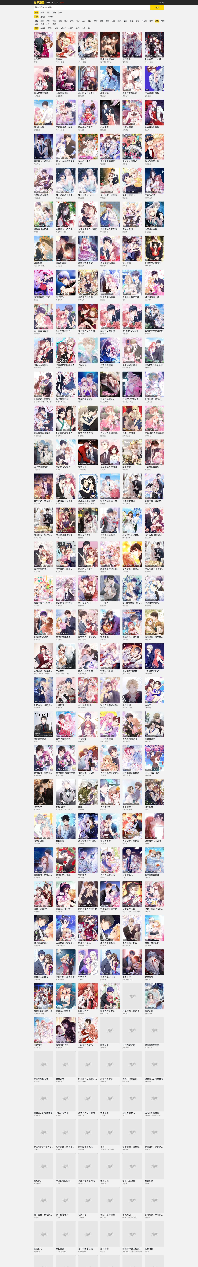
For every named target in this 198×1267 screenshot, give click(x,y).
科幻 (78, 21)
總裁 (157, 21)
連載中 (43, 17)
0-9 (89, 28)
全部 (36, 12)
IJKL (56, 28)
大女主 (144, 21)
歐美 (60, 12)
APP (61, 2)
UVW (77, 28)
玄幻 (89, 21)
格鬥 (119, 21)
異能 (60, 21)
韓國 (54, 12)
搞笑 (137, 21)
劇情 (72, 21)
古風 (54, 21)
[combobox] (92, 7)
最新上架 (55, 2)
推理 (107, 21)
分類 (48, 2)
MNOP (63, 28)
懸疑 (66, 21)
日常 (36, 24)
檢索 (157, 8)
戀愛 (42, 21)
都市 (151, 21)
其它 (54, 24)
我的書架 (161, 2)
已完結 (50, 17)
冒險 (101, 21)
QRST (70, 28)
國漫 (42, 12)
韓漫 (42, 24)
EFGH (50, 28)
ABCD (43, 28)
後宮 (163, 21)
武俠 (113, 21)
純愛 (48, 21)
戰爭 (125, 21)
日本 (48, 12)
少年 (48, 24)
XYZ (83, 28)
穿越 (95, 21)
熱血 (131, 21)
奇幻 (83, 21)
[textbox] (92, 7)
